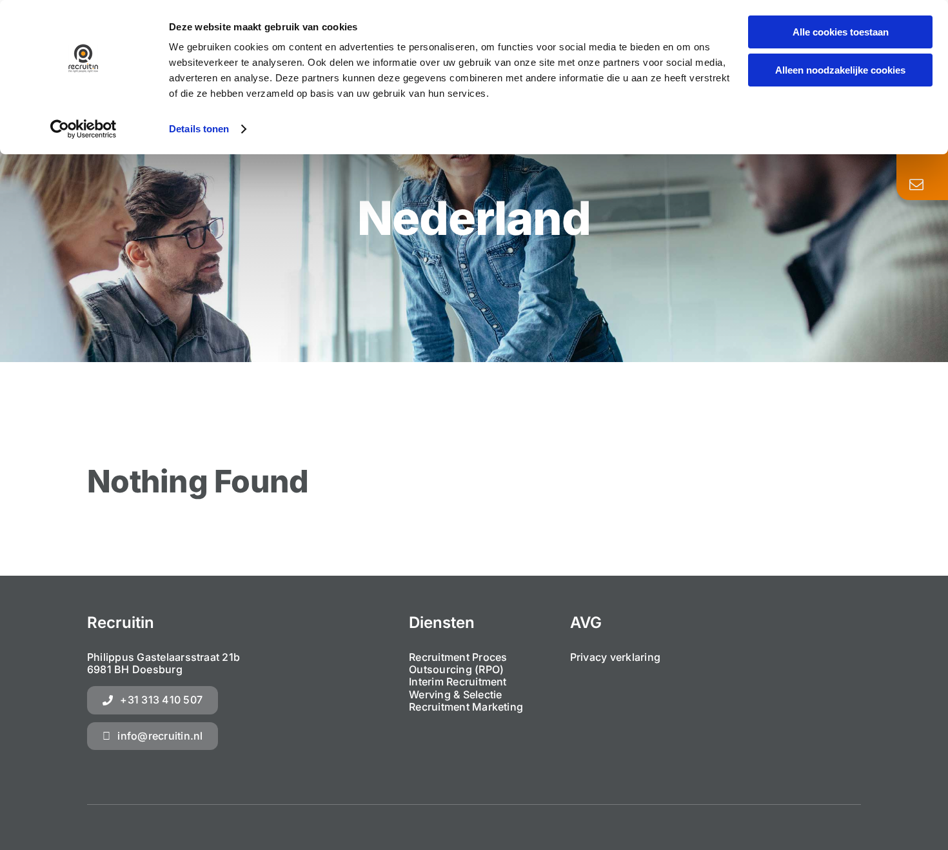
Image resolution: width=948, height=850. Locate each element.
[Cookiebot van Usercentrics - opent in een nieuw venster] (83, 129)
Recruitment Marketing (466, 706)
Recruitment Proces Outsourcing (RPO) (458, 663)
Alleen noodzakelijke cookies (840, 70)
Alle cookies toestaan (841, 31)
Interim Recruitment (458, 681)
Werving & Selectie (455, 694)
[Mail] (916, 184)
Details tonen (199, 128)
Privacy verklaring (615, 657)
